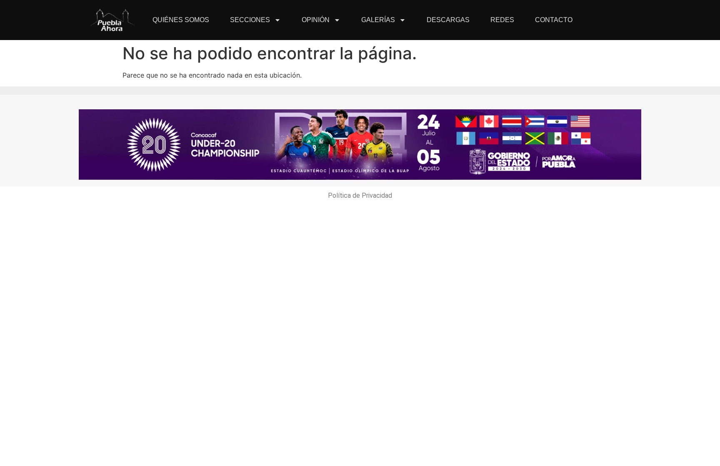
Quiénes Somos (180, 19)
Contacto (553, 19)
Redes (502, 19)
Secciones (250, 19)
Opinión (316, 19)
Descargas (448, 19)
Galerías (378, 19)
